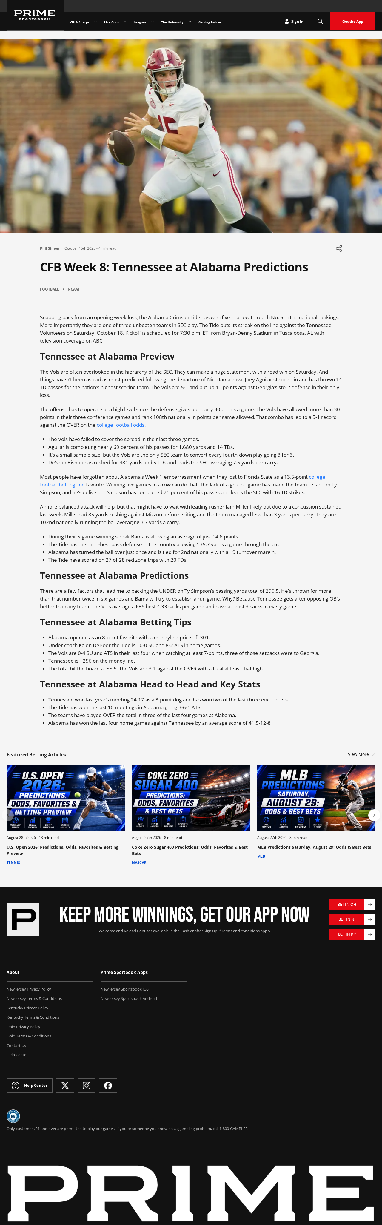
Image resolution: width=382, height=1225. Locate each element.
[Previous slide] (8, 815)
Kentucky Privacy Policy (27, 1008)
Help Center (17, 1054)
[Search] (320, 21)
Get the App (352, 21)
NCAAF (74, 289)
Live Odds (111, 22)
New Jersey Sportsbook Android (129, 998)
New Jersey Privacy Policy (29, 989)
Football (49, 289)
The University (172, 22)
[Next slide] (374, 815)
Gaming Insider (209, 22)
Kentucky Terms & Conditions (33, 1017)
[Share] (339, 248)
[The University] (189, 21)
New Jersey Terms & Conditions (34, 998)
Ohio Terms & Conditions (29, 1036)
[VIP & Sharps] (95, 21)
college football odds (120, 424)
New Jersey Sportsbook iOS (125, 989)
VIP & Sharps (79, 22)
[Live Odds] (125, 21)
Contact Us (16, 1045)
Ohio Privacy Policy (23, 1026)
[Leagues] (152, 21)
